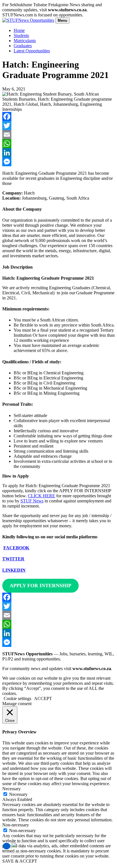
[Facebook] (58, 116)
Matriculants (25, 40)
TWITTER (13, 558)
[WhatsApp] (58, 143)
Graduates (23, 45)
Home (19, 30)
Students (21, 35)
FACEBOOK (16, 547)
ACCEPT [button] (43, 698)
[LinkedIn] (58, 152)
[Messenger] (58, 161)
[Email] (58, 134)
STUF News (31, 500)
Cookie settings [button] (17, 698)
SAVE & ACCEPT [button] (19, 861)
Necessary (18, 794)
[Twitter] (58, 125)
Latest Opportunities (32, 50)
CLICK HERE (41, 495)
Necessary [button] (11, 788)
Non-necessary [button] (15, 824)
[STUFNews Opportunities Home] (28, 20)
